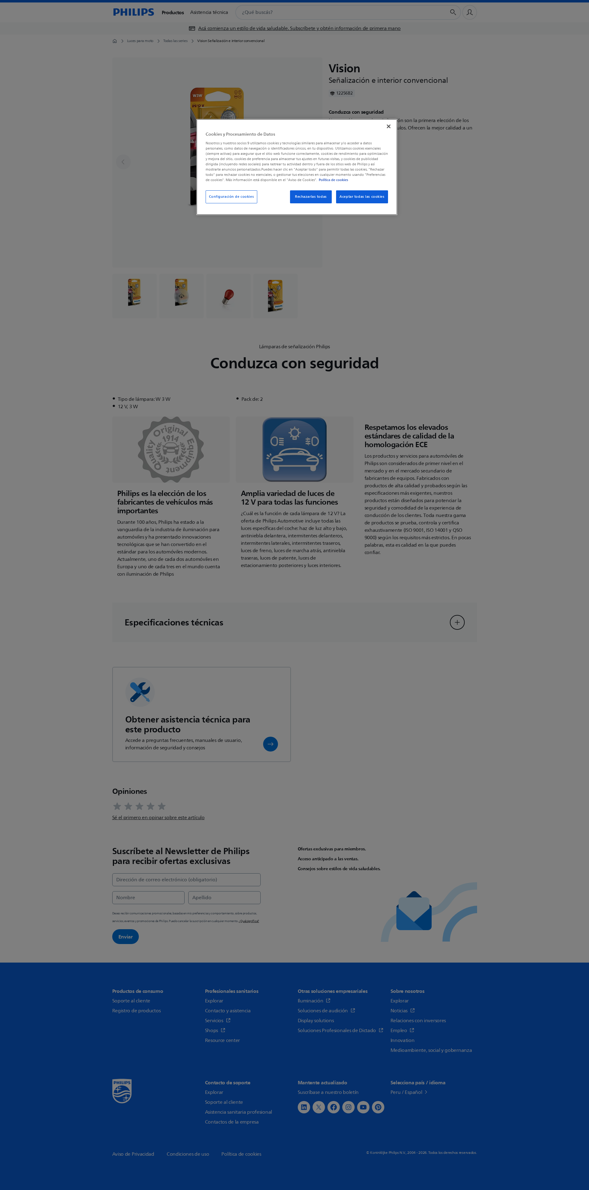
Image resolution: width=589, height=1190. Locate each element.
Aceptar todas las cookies (361, 197)
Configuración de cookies (231, 197)
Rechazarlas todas (311, 197)
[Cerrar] (388, 126)
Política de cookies (333, 180)
